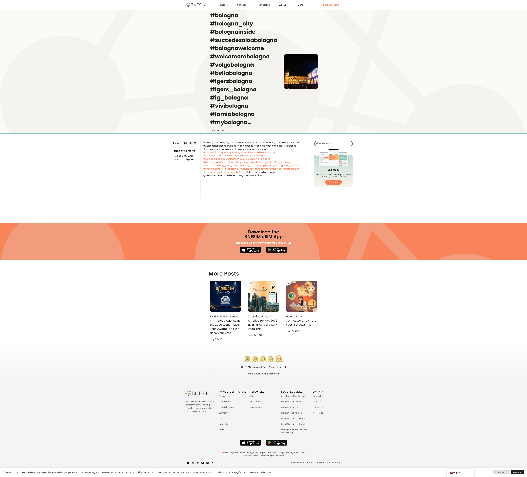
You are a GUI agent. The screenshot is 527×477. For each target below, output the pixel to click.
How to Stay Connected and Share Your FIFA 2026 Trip (301, 321)
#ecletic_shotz (225, 168)
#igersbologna (228, 159)
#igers (241, 172)
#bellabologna (211, 159)
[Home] (195, 4)
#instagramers (211, 172)
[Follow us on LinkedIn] (207, 462)
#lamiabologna (227, 162)
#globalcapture (270, 165)
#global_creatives (290, 165)
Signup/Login (332, 4)
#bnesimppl (210, 168)
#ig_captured (253, 165)
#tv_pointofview (235, 165)
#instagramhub (229, 172)
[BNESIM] (197, 393)
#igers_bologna (246, 159)
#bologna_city (223, 152)
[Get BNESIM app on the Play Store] (276, 250)
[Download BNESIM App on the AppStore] (250, 443)
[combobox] (333, 143)
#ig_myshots (241, 168)
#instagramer (291, 168)
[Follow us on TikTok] (198, 462)
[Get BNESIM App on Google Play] (276, 443)
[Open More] (305, 5)
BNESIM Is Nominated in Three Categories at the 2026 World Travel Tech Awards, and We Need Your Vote (225, 325)
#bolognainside (240, 152)
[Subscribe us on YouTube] (202, 462)
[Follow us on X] (212, 462)
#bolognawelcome (213, 155)
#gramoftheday (274, 168)
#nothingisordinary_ (214, 165)
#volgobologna (257, 155)
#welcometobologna (236, 155)
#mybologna (243, 162)
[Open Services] (248, 5)
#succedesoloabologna (263, 152)
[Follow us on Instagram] (193, 462)
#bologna (208, 152)
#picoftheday (257, 168)
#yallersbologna (260, 162)
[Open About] (288, 5)
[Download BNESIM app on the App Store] (250, 250)
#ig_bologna (263, 159)
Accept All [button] (517, 472)
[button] (185, 143)
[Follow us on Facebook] (188, 462)
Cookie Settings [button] (501, 472)
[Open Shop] (227, 5)
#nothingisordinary (280, 162)
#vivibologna (210, 162)
